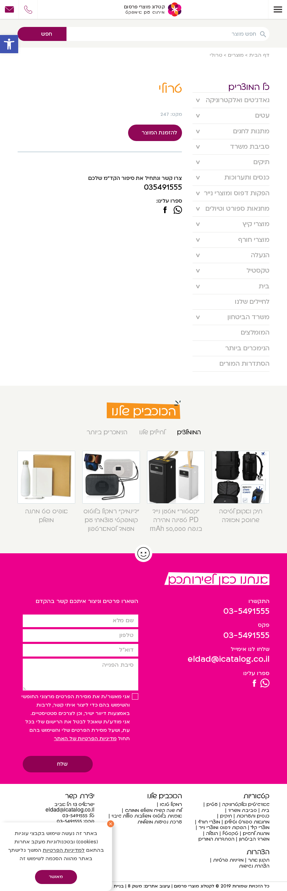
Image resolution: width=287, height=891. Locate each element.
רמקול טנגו (171, 804)
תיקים (261, 162)
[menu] (277, 9)
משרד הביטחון (248, 317)
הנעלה (260, 255)
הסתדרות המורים (244, 363)
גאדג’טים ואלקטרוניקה (238, 100)
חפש (46, 33)
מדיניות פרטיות (228, 860)
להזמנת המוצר (159, 132)
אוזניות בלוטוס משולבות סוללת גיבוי (147, 816)
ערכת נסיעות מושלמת (160, 822)
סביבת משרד (250, 146)
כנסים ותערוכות (247, 177)
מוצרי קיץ (256, 224)
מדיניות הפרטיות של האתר (85, 738)
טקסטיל (258, 270)
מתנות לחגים (251, 131)
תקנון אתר (259, 860)
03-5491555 (246, 611)
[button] (9, 44)
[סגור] (110, 823)
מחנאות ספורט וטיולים (237, 208)
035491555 (163, 187)
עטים (262, 115)
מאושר (56, 876)
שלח (62, 763)
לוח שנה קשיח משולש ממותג (153, 810)
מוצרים (236, 55)
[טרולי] (165, 210)
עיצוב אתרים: (156, 886)
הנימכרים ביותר (247, 348)
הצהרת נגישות (254, 866)
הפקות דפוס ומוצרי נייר (237, 193)
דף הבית (259, 55)
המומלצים (255, 332)
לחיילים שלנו (252, 301)
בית (264, 286)
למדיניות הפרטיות (64, 850)
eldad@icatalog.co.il (229, 659)
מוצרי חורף (254, 240)
